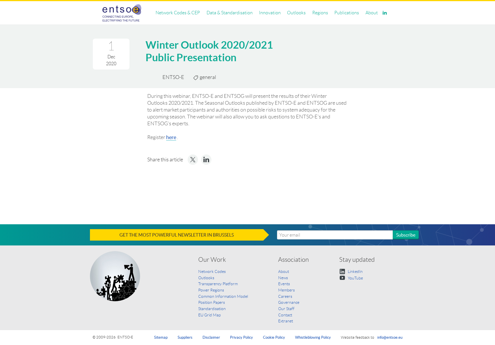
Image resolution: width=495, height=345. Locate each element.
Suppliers (185, 337)
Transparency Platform (218, 283)
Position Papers (211, 302)
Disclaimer (211, 337)
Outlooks (296, 12)
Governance (288, 302)
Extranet (285, 321)
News (283, 277)
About (372, 12)
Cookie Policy (274, 337)
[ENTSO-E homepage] (122, 12)
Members (286, 290)
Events (284, 283)
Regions (320, 12)
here (171, 137)
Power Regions (211, 290)
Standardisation (212, 308)
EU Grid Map (209, 315)
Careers (285, 296)
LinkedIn (355, 271)
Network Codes (212, 271)
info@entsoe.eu (389, 337)
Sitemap (161, 337)
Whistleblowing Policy (313, 337)
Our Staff (286, 308)
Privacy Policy (241, 337)
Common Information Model (223, 296)
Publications (346, 12)
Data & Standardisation (230, 12)
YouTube (355, 278)
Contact (285, 315)
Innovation (270, 12)
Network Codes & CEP (178, 12)
